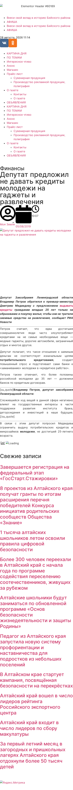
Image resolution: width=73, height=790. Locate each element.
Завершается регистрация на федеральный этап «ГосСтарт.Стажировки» (34, 472)
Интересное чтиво (19, 61)
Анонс (11, 65)
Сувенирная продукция (29, 78)
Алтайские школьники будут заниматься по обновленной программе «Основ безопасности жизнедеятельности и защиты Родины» (35, 612)
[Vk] (4, 43)
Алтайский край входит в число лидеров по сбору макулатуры (29, 728)
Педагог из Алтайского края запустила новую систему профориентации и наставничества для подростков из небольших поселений (33, 650)
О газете (12, 90)
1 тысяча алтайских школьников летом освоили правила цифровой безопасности (32, 540)
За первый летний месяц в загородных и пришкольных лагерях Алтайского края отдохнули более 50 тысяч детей (32, 755)
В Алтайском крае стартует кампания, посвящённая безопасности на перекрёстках (36, 680)
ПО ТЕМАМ (14, 57)
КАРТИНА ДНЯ (16, 53)
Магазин (12, 69)
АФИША (12, 21)
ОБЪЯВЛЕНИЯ (16, 102)
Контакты (20, 94)
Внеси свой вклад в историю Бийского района (38, 17)
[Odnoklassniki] (12, 43)
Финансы (12, 168)
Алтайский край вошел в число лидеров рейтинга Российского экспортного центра (36, 704)
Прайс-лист (15, 74)
